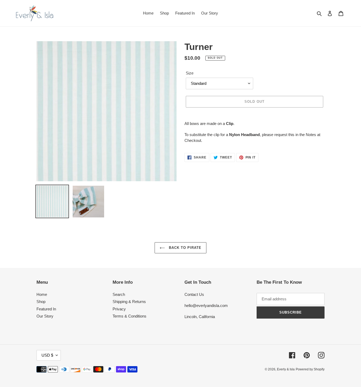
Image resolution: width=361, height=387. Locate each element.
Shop (40, 301)
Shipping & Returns (129, 301)
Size (189, 73)
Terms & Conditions (129, 316)
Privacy (119, 309)
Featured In (46, 309)
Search (119, 294)
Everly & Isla (286, 369)
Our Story (44, 316)
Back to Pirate (185, 248)
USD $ (47, 355)
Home (41, 294)
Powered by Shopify (310, 369)
